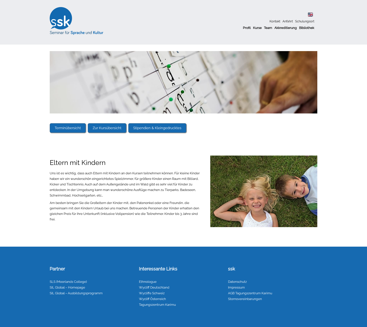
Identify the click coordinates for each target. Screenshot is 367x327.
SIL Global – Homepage (67, 287)
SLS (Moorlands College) (68, 282)
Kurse (257, 28)
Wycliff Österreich (152, 299)
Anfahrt (288, 21)
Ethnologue (148, 282)
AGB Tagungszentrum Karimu (250, 293)
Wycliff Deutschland (154, 287)
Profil (247, 28)
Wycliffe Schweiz (152, 293)
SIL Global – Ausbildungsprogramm (76, 293)
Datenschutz (237, 282)
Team (268, 28)
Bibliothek (306, 28)
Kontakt (275, 21)
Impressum (236, 287)
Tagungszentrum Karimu (157, 305)
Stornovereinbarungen (245, 299)
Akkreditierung (285, 28)
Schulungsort (304, 21)
